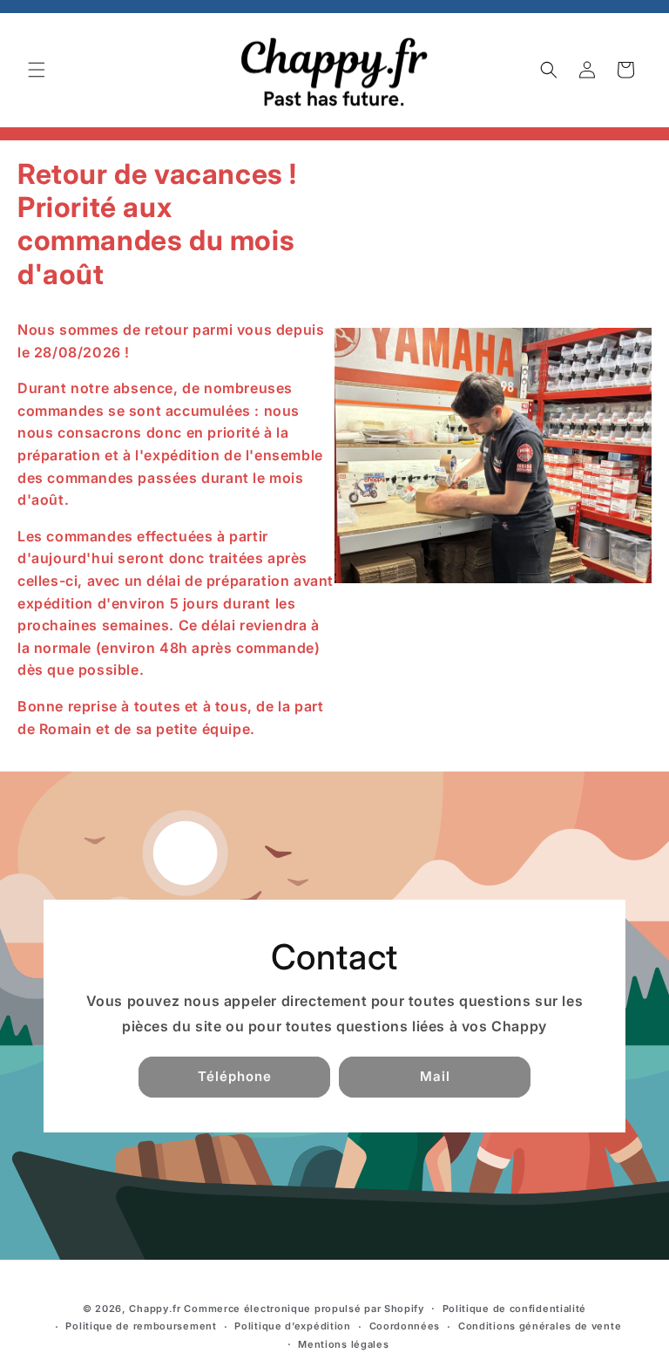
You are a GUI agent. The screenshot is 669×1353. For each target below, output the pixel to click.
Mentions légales (343, 1344)
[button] (36, 70)
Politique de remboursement (140, 1326)
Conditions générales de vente (539, 1326)
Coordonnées (405, 1326)
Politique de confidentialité (515, 1308)
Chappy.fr (154, 1308)
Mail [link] (435, 1076)
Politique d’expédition (292, 1326)
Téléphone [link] (235, 1076)
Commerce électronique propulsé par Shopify (303, 1308)
